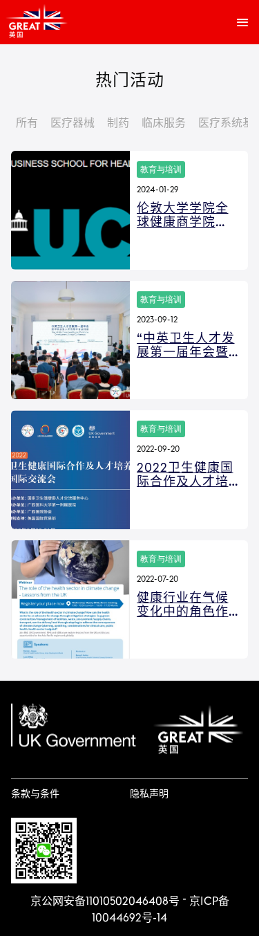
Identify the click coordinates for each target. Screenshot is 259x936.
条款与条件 (35, 794)
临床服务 (164, 123)
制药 (118, 123)
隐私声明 (149, 794)
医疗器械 (72, 123)
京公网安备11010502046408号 (105, 901)
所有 (27, 123)
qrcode (44, 850)
